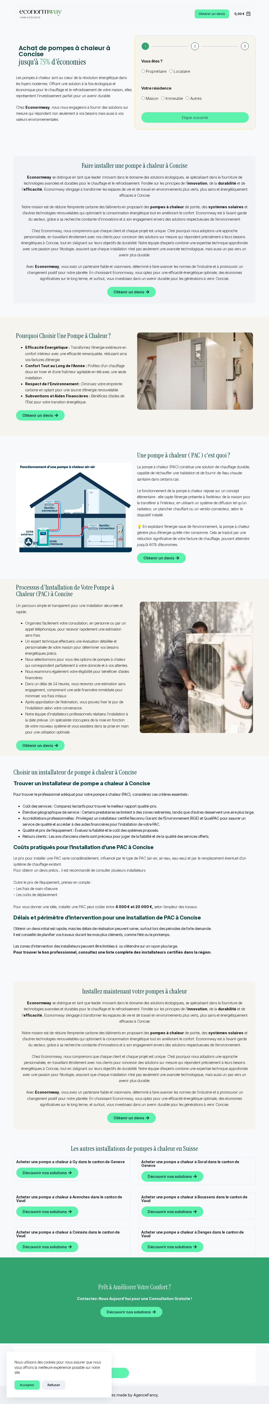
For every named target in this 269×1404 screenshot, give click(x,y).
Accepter (27, 1385)
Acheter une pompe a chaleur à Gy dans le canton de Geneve (70, 1161)
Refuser (54, 1385)
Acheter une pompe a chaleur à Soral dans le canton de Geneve (190, 1163)
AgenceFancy (145, 1394)
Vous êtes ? (151, 61)
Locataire (182, 71)
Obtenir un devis (212, 14)
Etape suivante (195, 117)
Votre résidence (156, 88)
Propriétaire (156, 71)
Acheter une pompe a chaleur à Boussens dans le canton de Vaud (194, 1199)
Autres (196, 98)
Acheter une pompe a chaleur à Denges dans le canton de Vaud (192, 1234)
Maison (152, 98)
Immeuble (174, 98)
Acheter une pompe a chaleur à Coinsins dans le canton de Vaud (68, 1234)
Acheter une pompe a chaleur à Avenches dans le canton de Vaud (69, 1199)
